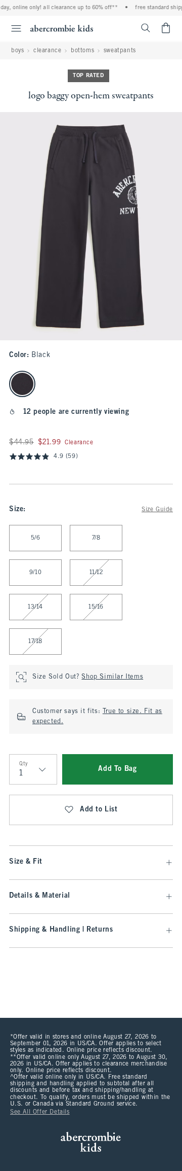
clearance (47, 51)
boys (17, 51)
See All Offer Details (40, 1112)
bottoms (82, 51)
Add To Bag (117, 769)
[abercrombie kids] (61, 28)
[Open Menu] (12, 28)
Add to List (99, 809)
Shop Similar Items (112, 677)
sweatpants (120, 51)
